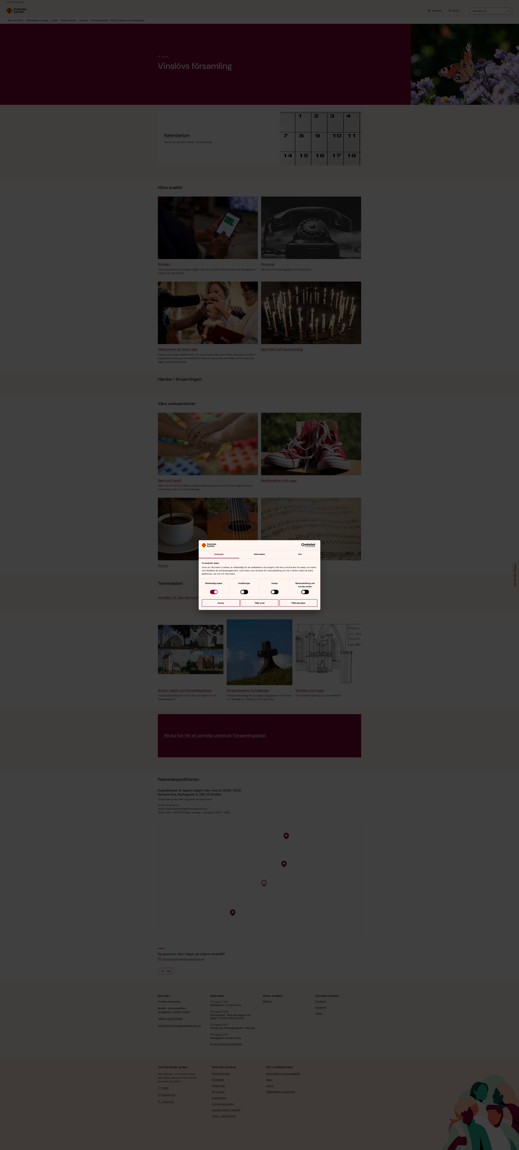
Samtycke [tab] (219, 554)
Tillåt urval (260, 603)
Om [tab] (300, 554)
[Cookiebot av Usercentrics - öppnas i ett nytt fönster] (305, 545)
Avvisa (221, 603)
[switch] (244, 592)
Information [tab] (259, 554)
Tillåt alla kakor (298, 603)
